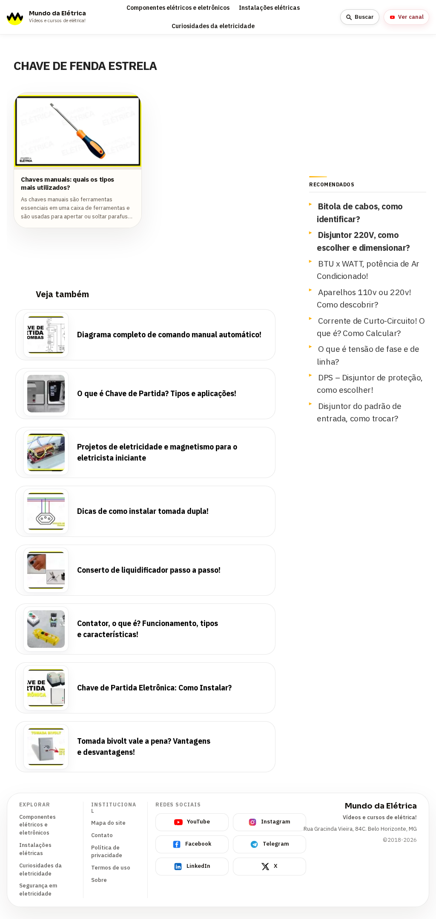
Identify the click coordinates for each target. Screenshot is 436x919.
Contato (102, 835)
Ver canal (411, 16)
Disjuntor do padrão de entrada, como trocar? (359, 411)
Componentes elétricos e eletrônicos (177, 8)
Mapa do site (108, 822)
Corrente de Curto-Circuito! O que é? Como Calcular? (371, 326)
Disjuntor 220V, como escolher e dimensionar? (363, 240)
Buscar (364, 16)
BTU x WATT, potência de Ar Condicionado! (368, 269)
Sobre (99, 880)
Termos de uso (110, 867)
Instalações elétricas (269, 8)
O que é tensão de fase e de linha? (368, 354)
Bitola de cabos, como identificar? (360, 212)
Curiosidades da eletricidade (213, 26)
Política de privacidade (106, 851)
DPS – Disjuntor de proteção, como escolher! (370, 383)
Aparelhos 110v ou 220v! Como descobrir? (364, 298)
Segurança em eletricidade (38, 889)
